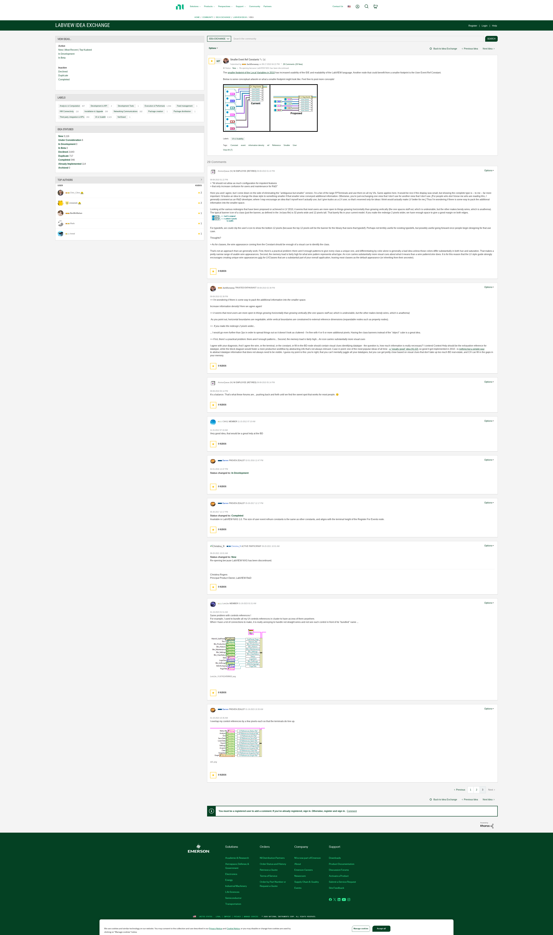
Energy (229, 879)
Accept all (381, 929)
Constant (234, 145)
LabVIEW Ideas (240, 17)
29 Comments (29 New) (293, 64)
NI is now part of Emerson (307, 857)
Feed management (185, 106)
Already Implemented (70, 164)
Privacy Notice (215, 928)
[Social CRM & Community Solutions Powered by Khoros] (486, 825)
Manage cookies (251, 916)
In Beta (62, 58)
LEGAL (218, 916)
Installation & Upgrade (94, 111)
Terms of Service (268, 875)
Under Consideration (70, 140)
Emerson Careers (303, 869)
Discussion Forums (339, 869)
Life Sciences (232, 891)
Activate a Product (339, 875)
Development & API (99, 106)
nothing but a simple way (471, 349)
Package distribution (182, 111)
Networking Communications (126, 111)
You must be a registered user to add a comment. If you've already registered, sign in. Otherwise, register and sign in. (282, 811)
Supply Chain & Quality (306, 881)
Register (472, 26)
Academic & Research (237, 857)
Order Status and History (273, 863)
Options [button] (212, 48)
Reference (276, 145)
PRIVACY (237, 916)
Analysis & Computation (70, 106)
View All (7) (227, 150)
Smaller (287, 145)
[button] (212, 61)
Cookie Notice (233, 928)
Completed (64, 79)
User (295, 145)
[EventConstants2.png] (224, 218)
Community (207, 17)
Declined (63, 71)
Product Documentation (341, 863)
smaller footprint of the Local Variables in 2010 (251, 72)
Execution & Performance (155, 106)
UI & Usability (101, 117)
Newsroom (300, 875)
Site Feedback (336, 887)
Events (297, 887)
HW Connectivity (67, 111)
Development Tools (126, 106)
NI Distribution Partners (272, 857)
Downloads (335, 857)
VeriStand (122, 117)
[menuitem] (195, 7)
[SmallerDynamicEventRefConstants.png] (270, 108)
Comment (352, 811)
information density (256, 145)
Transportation (233, 903)
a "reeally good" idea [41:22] (403, 349)
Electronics (231, 873)
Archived (63, 168)
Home (197, 17)
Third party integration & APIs (72, 117)
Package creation (155, 111)
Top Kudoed (85, 50)
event (243, 145)
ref (268, 145)
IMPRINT (227, 916)
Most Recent (71, 50)
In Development (66, 54)
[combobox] (357, 39)
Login (484, 26)
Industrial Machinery (236, 885)
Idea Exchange (223, 17)
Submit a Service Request (342, 881)
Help (494, 26)
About (297, 863)
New (60, 50)
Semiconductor (233, 897)
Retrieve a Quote (269, 869)
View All (129, 179)
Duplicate (63, 75)
